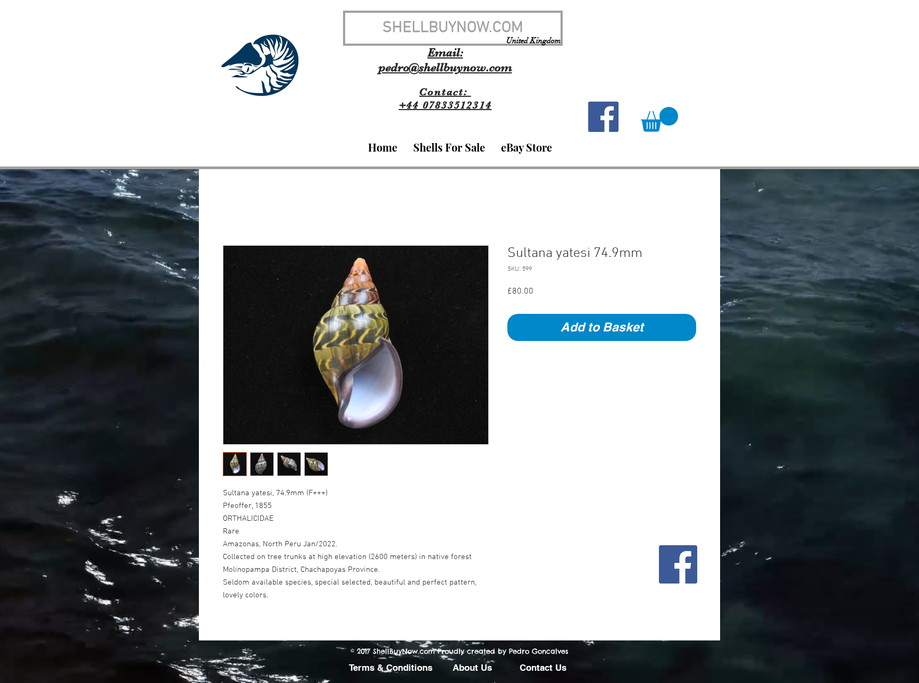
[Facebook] (678, 564)
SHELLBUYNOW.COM (452, 28)
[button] (659, 119)
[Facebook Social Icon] (603, 117)
